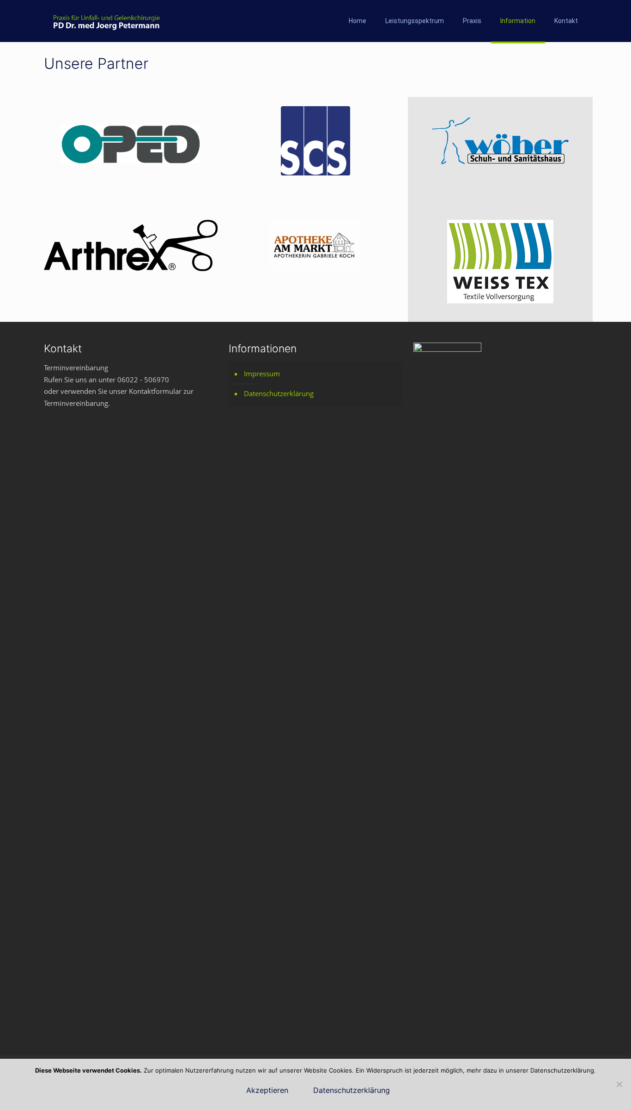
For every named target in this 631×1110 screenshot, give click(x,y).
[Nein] (619, 1084)
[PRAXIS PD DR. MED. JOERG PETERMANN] (106, 21)
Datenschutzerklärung (279, 393)
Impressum (262, 373)
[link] (131, 144)
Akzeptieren (267, 1090)
